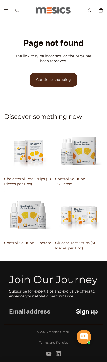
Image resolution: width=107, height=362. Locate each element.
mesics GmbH (59, 332)
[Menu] (6, 10)
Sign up (87, 312)
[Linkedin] (58, 354)
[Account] (89, 10)
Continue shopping (53, 79)
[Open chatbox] (84, 337)
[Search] (17, 10)
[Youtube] (49, 354)
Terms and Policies (53, 342)
